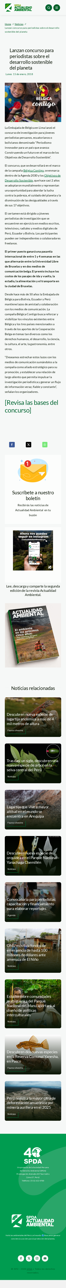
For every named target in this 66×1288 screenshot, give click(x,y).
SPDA (29, 1269)
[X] (28, 444)
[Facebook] (11, 444)
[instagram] (37, 1258)
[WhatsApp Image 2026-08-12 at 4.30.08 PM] (33, 604)
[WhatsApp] (44, 444)
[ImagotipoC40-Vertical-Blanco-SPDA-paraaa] (33, 1148)
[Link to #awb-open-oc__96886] (48, 7)
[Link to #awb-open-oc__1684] (56, 7)
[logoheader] (18, 4)
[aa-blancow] (33, 1215)
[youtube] (45, 1258)
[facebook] (21, 1258)
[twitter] (29, 1258)
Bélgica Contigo (33, 170)
